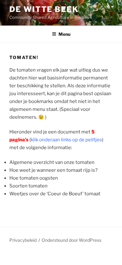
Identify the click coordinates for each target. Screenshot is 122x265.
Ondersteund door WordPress (71, 240)
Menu (64, 34)
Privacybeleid (23, 240)
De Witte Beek (44, 9)
